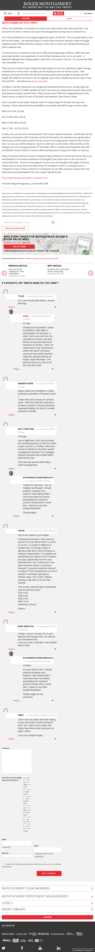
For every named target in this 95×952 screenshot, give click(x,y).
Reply (12, 307)
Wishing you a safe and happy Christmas (58, 270)
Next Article (54, 265)
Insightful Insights (52, 258)
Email (36, 846)
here (22, 62)
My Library (88, 13)
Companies (28, 258)
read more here (39, 81)
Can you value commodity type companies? (16, 271)
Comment (6, 748)
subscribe (51, 864)
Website (5, 853)
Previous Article (18, 265)
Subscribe (26, 18)
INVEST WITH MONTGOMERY (15, 228)
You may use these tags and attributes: (12, 778)
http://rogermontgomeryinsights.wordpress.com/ (25, 177)
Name (4, 839)
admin (26, 316)
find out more (19, 246)
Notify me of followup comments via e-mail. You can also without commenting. (31, 865)
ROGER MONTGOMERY (47, 5)
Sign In (69, 19)
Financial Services (39, 258)
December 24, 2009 (17, 276)
